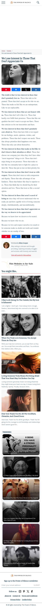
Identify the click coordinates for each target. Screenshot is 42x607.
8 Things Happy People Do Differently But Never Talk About (21, 475)
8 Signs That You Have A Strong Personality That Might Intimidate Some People (20, 452)
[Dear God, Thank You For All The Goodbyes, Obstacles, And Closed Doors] (21, 400)
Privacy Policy (15, 600)
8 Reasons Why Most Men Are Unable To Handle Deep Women (19, 564)
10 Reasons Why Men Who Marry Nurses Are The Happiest (21, 498)
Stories (9, 51)
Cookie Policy (27, 600)
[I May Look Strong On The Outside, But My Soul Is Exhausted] (21, 287)
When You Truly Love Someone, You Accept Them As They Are (19, 339)
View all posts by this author (21, 255)
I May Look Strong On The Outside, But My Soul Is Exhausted (20, 301)
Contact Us (16, 596)
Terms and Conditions (29, 596)
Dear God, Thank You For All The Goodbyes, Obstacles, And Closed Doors (19, 415)
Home (3, 51)
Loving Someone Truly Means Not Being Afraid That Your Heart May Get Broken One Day (20, 377)
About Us (8, 596)
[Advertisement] (21, 27)
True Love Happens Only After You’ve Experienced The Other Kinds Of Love (19, 519)
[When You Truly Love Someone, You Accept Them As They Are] (21, 325)
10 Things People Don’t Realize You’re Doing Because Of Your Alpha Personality (21, 541)
